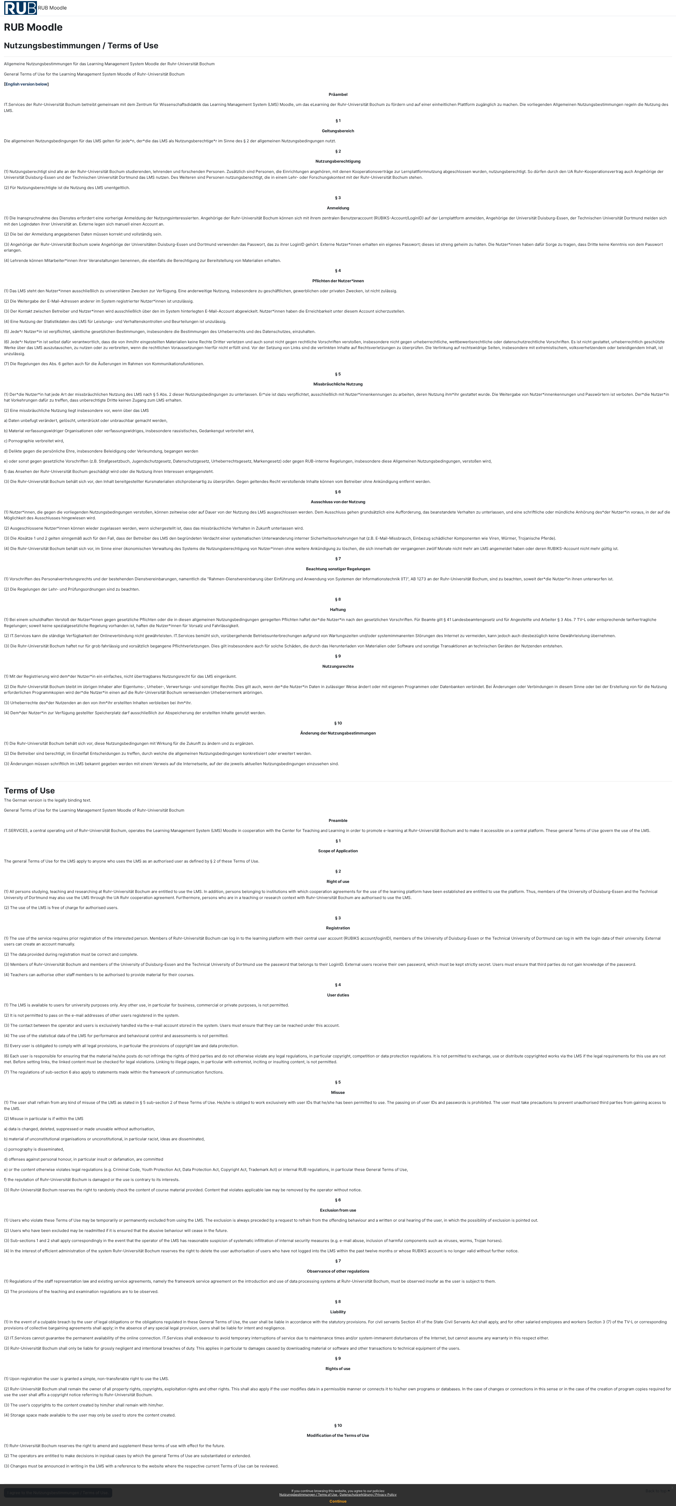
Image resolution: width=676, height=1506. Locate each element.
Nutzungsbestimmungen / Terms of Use (308, 1494)
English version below (26, 84)
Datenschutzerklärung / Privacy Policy (368, 1494)
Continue (338, 1501)
